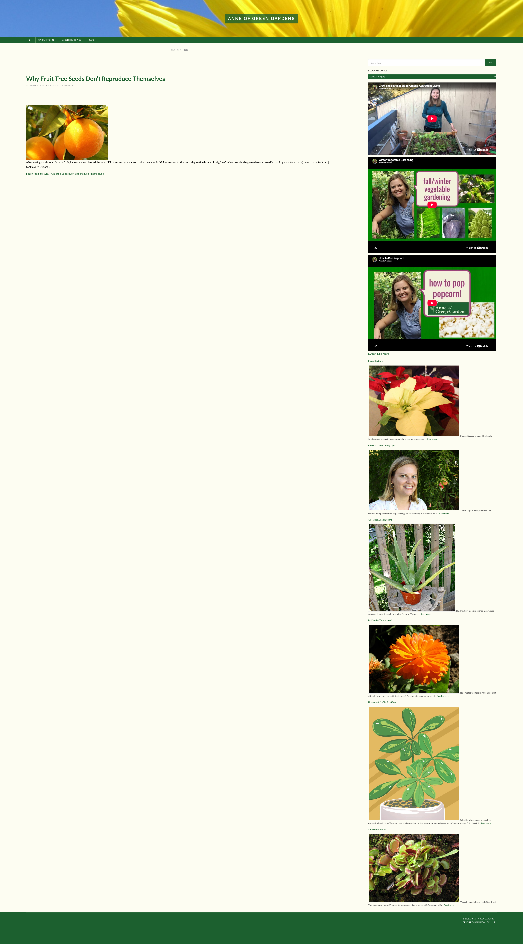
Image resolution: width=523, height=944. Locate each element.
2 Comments (66, 85)
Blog (91, 40)
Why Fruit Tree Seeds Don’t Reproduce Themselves (95, 78)
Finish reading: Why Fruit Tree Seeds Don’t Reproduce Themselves (65, 173)
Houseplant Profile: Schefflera (382, 702)
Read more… (433, 439)
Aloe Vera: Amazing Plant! (380, 519)
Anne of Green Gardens (261, 18)
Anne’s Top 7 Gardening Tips (381, 445)
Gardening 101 (46, 40)
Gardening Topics (71, 40)
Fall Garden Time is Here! (380, 620)
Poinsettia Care (375, 361)
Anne (53, 85)
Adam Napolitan (481, 922)
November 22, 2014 (36, 85)
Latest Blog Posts (378, 354)
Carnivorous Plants (377, 829)
